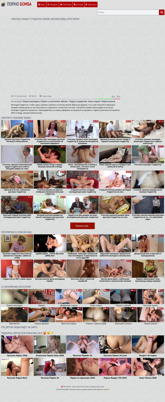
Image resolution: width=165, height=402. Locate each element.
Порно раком (108, 101)
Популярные (53, 4)
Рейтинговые (67, 4)
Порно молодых (31, 101)
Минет (64, 101)
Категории (79, 4)
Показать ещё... (82, 225)
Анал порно (94, 101)
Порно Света (92, 4)
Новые (42, 4)
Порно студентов (78, 101)
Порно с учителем (50, 101)
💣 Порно (16, 4)
